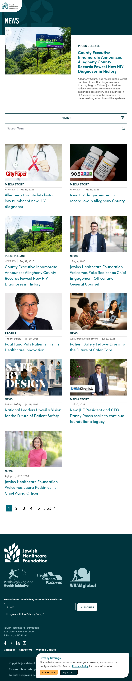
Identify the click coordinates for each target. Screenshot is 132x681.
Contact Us (25, 649)
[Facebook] (5, 643)
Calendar (9, 649)
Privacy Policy (34, 614)
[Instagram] (24, 643)
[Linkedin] (18, 643)
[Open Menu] (125, 5)
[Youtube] (11, 643)
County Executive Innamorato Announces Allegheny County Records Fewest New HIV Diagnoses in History (101, 62)
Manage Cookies (46, 649)
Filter (66, 117)
